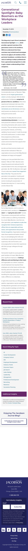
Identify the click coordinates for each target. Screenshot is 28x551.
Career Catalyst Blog (14, 403)
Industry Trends (8, 365)
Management (7, 377)
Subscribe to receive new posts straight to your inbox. (14, 421)
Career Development (10, 355)
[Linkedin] (7, 35)
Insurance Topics (8, 367)
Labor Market (7, 372)
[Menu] (25, 2)
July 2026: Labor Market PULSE (12, 333)
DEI (5, 360)
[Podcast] (25, 530)
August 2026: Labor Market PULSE (13, 307)
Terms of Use (14, 538)
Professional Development (11, 380)
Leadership (7, 375)
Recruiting (7, 382)
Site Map (14, 541)
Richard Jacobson (14, 32)
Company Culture (9, 357)
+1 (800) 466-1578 (20, 2)
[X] (4, 35)
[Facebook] (9, 35)
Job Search (7, 370)
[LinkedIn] (3, 530)
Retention (6, 384)
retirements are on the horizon (10, 109)
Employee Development (10, 362)
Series (17, 43)
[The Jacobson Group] (6, 2)
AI (4, 352)
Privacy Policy (19, 522)
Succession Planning (9, 387)
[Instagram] (19, 530)
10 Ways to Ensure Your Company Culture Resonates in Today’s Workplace (13, 320)
